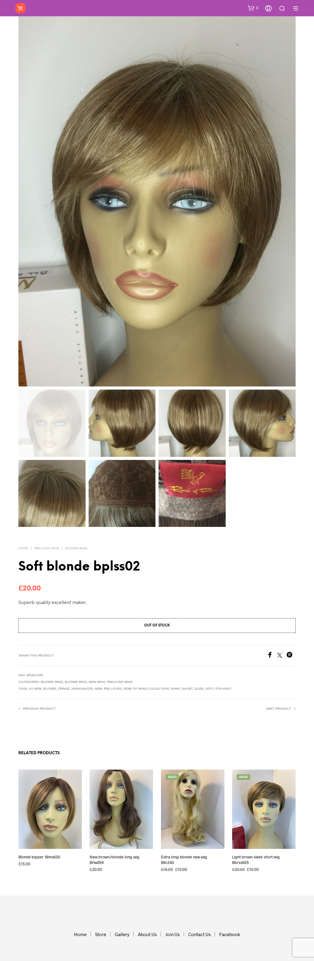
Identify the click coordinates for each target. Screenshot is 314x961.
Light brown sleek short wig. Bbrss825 (256, 859)
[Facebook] (272, 656)
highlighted (82, 689)
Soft (209, 689)
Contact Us (199, 934)
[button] (253, 8)
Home (23, 548)
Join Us (172, 934)
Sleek (199, 689)
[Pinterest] (291, 656)
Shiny (175, 689)
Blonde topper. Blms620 (39, 856)
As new (35, 689)
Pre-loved (113, 689)
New (98, 689)
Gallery (122, 934)
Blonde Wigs (76, 548)
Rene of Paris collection (146, 689)
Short (187, 689)
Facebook (229, 934)
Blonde (49, 689)
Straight (223, 689)
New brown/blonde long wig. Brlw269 (115, 859)
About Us (147, 934)
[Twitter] (281, 656)
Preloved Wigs (46, 548)
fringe (64, 689)
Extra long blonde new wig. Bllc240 (184, 859)
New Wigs (97, 682)
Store (100, 934)
